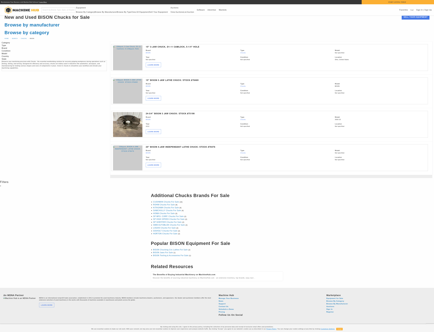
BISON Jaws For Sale (163, 252)
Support (222, 304)
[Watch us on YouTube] (229, 318)
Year (150, 58)
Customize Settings (328, 329)
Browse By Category (85, 12)
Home (7, 38)
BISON (148, 53)
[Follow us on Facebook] (221, 318)
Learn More (43, 2)
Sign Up (428, 10)
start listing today (397, 2)
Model (339, 51)
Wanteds (223, 10)
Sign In (419, 10)
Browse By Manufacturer (106, 12)
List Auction (188, 12)
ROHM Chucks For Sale (164, 205)
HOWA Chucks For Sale (164, 213)
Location (342, 58)
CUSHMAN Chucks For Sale (166, 202)
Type (243, 51)
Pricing (222, 312)
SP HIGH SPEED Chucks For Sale (169, 219)
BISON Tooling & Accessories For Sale (170, 255)
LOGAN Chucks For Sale (164, 228)
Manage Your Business (229, 298)
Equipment (81, 8)
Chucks (24, 38)
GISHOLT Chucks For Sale (165, 231)
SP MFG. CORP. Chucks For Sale (168, 216)
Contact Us (223, 306)
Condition (245, 58)
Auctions (174, 8)
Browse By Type (124, 12)
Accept (339, 329)
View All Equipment (140, 12)
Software (201, 10)
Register (330, 312)
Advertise (212, 10)
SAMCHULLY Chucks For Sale (167, 210)
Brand (148, 51)
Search (15, 38)
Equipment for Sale (334, 298)
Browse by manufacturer (32, 24)
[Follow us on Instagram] (225, 318)
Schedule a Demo (226, 309)
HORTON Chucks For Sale (165, 234)
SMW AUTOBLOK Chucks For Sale (169, 225)
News (221, 301)
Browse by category (27, 32)
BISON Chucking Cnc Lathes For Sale (170, 250)
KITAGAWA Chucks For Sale (166, 208)
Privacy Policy (271, 329)
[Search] (72, 10)
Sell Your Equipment (158, 12)
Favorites (403, 10)
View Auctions (177, 12)
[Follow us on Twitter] (233, 318)
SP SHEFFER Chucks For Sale (167, 222)
